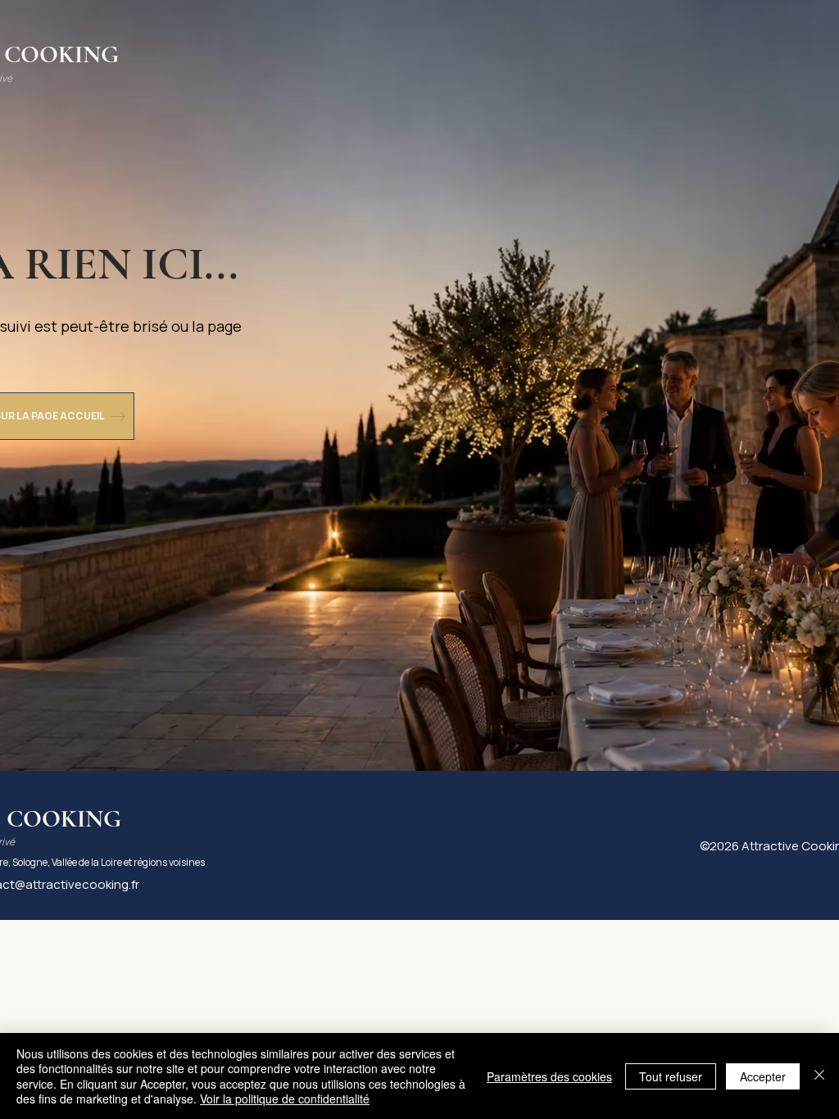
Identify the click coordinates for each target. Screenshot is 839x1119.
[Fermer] (819, 1076)
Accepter (763, 1076)
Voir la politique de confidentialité (285, 1098)
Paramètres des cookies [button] (549, 1076)
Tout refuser (670, 1076)
